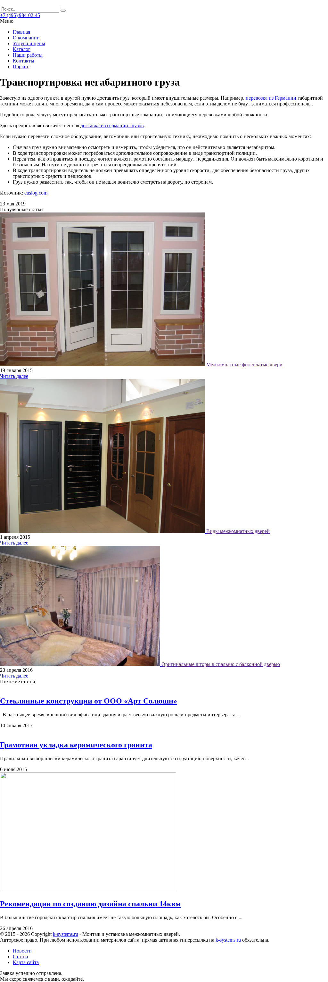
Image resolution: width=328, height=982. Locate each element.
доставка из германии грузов (112, 125)
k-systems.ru (65, 934)
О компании (26, 37)
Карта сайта (26, 962)
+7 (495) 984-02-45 (20, 15)
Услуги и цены (29, 43)
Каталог (21, 49)
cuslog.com (35, 193)
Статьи (20, 956)
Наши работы (28, 55)
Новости (22, 950)
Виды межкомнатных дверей (238, 531)
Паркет (21, 66)
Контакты (23, 60)
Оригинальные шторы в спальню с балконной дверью (220, 664)
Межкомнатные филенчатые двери (244, 364)
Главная (21, 32)
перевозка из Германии (271, 98)
